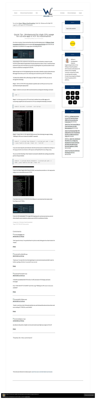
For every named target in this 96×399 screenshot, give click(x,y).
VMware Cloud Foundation (25, 222)
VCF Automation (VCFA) (38, 44)
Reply (14, 246)
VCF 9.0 (18, 224)
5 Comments (40, 38)
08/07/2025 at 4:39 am (18, 256)
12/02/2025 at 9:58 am (18, 320)
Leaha (20, 234)
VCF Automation (25, 224)
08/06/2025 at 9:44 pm (18, 236)
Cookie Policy (27, 396)
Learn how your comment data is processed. (42, 371)
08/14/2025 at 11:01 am (19, 301)
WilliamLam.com (48, 12)
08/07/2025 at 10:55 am (19, 275)
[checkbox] (3, 395)
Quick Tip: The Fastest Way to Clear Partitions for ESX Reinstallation (72, 126)
